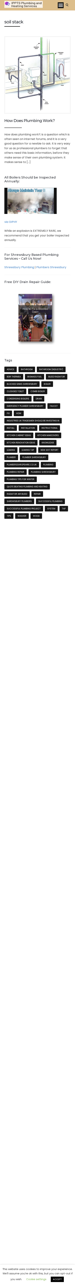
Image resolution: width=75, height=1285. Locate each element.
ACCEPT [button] (57, 1279)
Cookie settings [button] (36, 1279)
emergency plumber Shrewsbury (25, 405)
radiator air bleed (17, 493)
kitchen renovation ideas (21, 442)
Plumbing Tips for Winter (20, 479)
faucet (54, 405)
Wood (36, 515)
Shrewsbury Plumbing (19, 267)
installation (28, 427)
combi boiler (38, 391)
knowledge (48, 442)
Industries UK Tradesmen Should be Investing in (33, 420)
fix (8, 413)
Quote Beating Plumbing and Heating (27, 486)
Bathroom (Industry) (51, 369)
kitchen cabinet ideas (19, 435)
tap (64, 508)
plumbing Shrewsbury (43, 471)
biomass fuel (34, 376)
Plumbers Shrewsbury (51, 267)
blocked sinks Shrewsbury (22, 383)
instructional (50, 427)
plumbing (48, 464)
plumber (11, 457)
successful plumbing (50, 501)
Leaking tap (28, 449)
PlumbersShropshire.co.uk (22, 464)
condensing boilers (18, 398)
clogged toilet (15, 391)
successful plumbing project (24, 508)
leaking (11, 449)
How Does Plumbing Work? (29, 120)
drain (39, 398)
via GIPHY (10, 222)
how (18, 413)
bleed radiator (56, 376)
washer (22, 515)
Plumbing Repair (15, 471)
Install (10, 427)
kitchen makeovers (48, 435)
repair (37, 493)
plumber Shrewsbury (34, 457)
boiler (47, 383)
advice (10, 369)
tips (9, 515)
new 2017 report (49, 449)
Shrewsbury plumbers (19, 501)
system (51, 508)
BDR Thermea (14, 376)
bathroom (27, 369)
